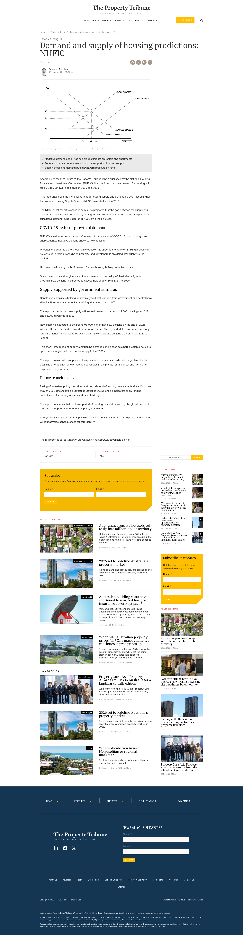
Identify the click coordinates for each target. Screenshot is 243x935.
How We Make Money (137, 879)
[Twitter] (74, 848)
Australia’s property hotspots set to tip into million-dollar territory (173, 477)
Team (79, 879)
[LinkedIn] (56, 848)
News (94, 20)
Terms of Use (75, 899)
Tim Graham (103, 547)
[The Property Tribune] (85, 836)
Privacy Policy (62, 899)
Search (197, 457)
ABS (102, 456)
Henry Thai (103, 625)
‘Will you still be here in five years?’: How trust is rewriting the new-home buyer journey (173, 506)
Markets (119, 20)
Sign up (51, 502)
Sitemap (121, 886)
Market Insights (58, 32)
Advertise (67, 879)
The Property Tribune (106, 662)
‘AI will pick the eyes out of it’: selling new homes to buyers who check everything (173, 491)
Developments (135, 20)
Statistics (48, 456)
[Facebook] (65, 848)
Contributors (93, 879)
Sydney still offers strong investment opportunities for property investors (174, 521)
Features (106, 20)
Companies (150, 20)
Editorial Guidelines (113, 879)
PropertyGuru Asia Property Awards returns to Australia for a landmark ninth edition (174, 536)
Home (87, 20)
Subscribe (185, 20)
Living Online (198, 899)
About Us (53, 879)
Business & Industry (85, 676)
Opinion (89, 525)
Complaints (158, 879)
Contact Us (189, 879)
